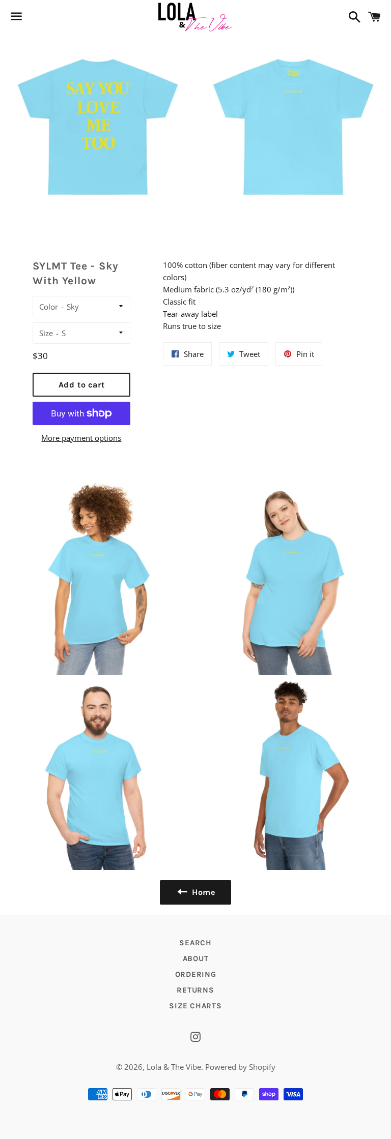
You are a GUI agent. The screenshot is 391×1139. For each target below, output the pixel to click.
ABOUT (196, 958)
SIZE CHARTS (195, 1005)
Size (46, 333)
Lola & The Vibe (174, 1067)
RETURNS (195, 990)
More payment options (81, 438)
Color (48, 307)
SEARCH (195, 942)
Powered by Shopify (240, 1067)
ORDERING (195, 974)
